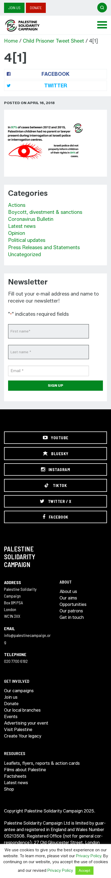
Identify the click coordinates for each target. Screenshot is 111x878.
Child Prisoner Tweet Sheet (53, 41)
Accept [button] (84, 870)
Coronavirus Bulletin (30, 219)
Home (11, 41)
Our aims (68, 598)
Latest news (22, 226)
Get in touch (72, 617)
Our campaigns (19, 690)
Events (11, 716)
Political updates (26, 240)
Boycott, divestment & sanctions (45, 212)
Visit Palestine (18, 729)
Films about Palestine (25, 769)
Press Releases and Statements (44, 248)
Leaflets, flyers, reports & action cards (42, 763)
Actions (16, 205)
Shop (9, 789)
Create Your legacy (22, 736)
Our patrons (71, 610)
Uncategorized (24, 255)
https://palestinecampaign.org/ (28, 25)
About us (68, 591)
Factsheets (15, 776)
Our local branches (22, 710)
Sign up (55, 385)
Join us (14, 7)
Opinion (16, 233)
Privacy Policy (88, 855)
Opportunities (73, 604)
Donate (36, 7)
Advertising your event (26, 723)
